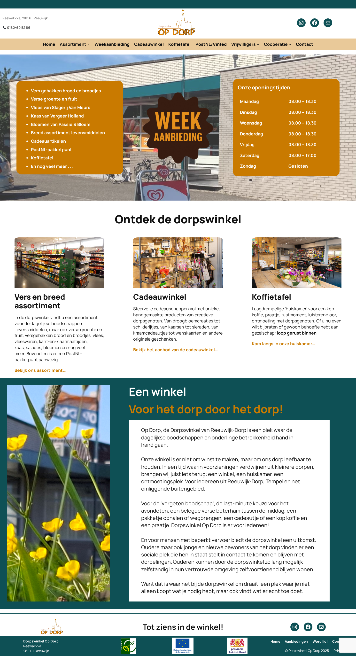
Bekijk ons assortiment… (40, 370)
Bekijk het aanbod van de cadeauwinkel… (175, 349)
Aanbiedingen (296, 641)
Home (275, 641)
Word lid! (320, 641)
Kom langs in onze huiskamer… (283, 343)
